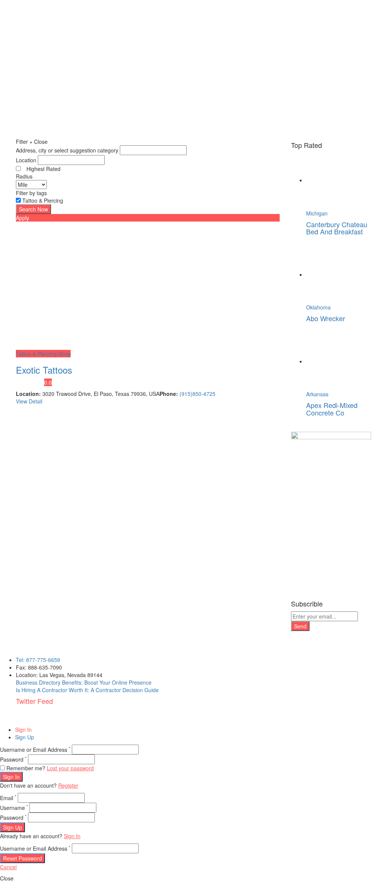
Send (300, 626)
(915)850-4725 (197, 393)
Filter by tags (31, 193)
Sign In (23, 729)
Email (8, 798)
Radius (24, 176)
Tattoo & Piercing (42, 200)
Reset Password (22, 858)
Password (13, 759)
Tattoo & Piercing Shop (43, 353)
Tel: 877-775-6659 (38, 659)
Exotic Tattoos (44, 369)
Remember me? (26, 768)
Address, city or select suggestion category (67, 150)
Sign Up (24, 737)
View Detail (29, 401)
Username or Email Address (35, 749)
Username (14, 807)
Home (28, 115)
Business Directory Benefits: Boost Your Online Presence (84, 682)
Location (26, 160)
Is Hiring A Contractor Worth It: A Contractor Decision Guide (87, 690)
